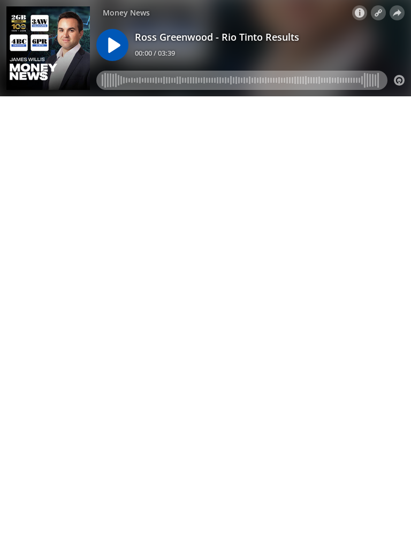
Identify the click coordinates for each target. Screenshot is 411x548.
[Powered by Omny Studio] (399, 80)
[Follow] (378, 12)
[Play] (112, 45)
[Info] (359, 12)
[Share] (397, 12)
